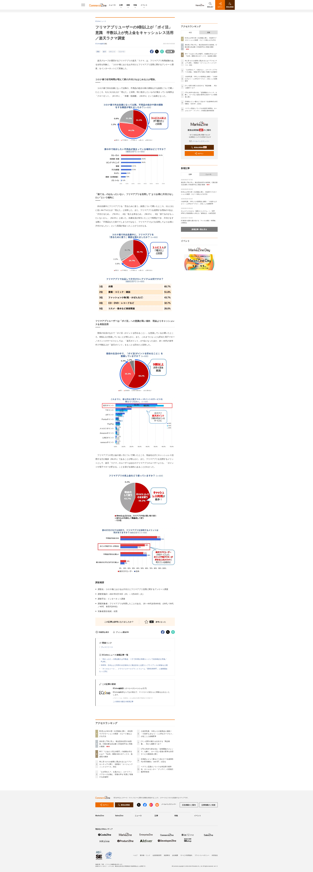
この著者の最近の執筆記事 (123, 701)
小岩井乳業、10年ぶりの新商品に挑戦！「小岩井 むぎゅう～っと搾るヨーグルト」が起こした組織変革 (157, 733)
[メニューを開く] (83, 5)
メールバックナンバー (200, 141)
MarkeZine (99, 815)
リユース (121, 51)
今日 (190, 32)
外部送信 (215, 855)
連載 (128, 5)
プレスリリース (107, 647)
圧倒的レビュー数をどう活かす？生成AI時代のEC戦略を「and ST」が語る (157, 760)
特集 (135, 5)
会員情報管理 (157, 855)
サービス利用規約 (186, 855)
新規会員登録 (200, 147)
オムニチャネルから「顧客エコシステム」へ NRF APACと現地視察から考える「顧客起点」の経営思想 (198, 212)
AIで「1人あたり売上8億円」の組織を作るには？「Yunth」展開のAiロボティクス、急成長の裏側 (116, 754)
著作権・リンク (145, 855)
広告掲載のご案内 (189, 805)
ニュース (112, 5)
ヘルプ (135, 855)
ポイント (112, 51)
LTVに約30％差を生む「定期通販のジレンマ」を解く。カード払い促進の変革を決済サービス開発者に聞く (157, 751)
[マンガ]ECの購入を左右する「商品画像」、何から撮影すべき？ (155, 742)
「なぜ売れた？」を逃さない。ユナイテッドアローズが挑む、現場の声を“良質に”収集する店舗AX (116, 774)
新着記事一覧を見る (199, 229)
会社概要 (175, 855)
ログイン (200, 153)
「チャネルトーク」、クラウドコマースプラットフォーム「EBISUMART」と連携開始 (134, 668)
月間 (208, 32)
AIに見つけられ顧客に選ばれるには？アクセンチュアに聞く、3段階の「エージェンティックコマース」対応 (116, 764)
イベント (144, 5)
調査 (98, 51)
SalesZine (119, 815)
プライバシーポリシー (202, 855)
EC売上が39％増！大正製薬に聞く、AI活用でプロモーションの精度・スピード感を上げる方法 (116, 733)
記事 (121, 5)
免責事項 (167, 855)
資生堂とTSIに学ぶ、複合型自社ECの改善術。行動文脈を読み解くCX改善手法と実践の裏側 (115, 744)
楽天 (104, 51)
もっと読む (103, 671)
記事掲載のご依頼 (208, 805)
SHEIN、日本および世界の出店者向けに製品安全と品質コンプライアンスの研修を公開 (134, 665)
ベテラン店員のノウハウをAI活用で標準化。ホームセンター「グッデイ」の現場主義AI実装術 (157, 769)
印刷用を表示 (104, 632)
